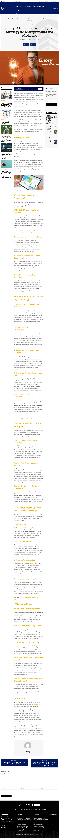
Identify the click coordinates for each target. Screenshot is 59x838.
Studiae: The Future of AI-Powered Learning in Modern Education (6, 156)
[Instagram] (53, 1)
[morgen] (28, 745)
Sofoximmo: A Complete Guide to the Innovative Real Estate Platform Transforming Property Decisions (6, 174)
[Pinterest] (31, 44)
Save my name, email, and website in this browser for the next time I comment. (21, 792)
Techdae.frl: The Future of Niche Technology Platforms (14, 763)
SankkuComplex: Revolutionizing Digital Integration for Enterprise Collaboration (44, 764)
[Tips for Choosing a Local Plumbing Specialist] (6, 114)
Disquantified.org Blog (14, 18)
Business (3, 100)
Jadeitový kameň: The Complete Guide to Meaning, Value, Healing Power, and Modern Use (6, 139)
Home (5, 18)
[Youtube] (57, 1)
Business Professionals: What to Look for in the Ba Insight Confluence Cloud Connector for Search (6, 105)
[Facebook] (51, 1)
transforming (38, 704)
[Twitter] (55, 1)
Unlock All (51, 104)
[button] (16, 13)
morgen (24, 39)
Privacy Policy (50, 108)
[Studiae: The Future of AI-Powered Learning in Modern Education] (6, 147)
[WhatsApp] (34, 44)
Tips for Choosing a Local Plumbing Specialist (6, 122)
